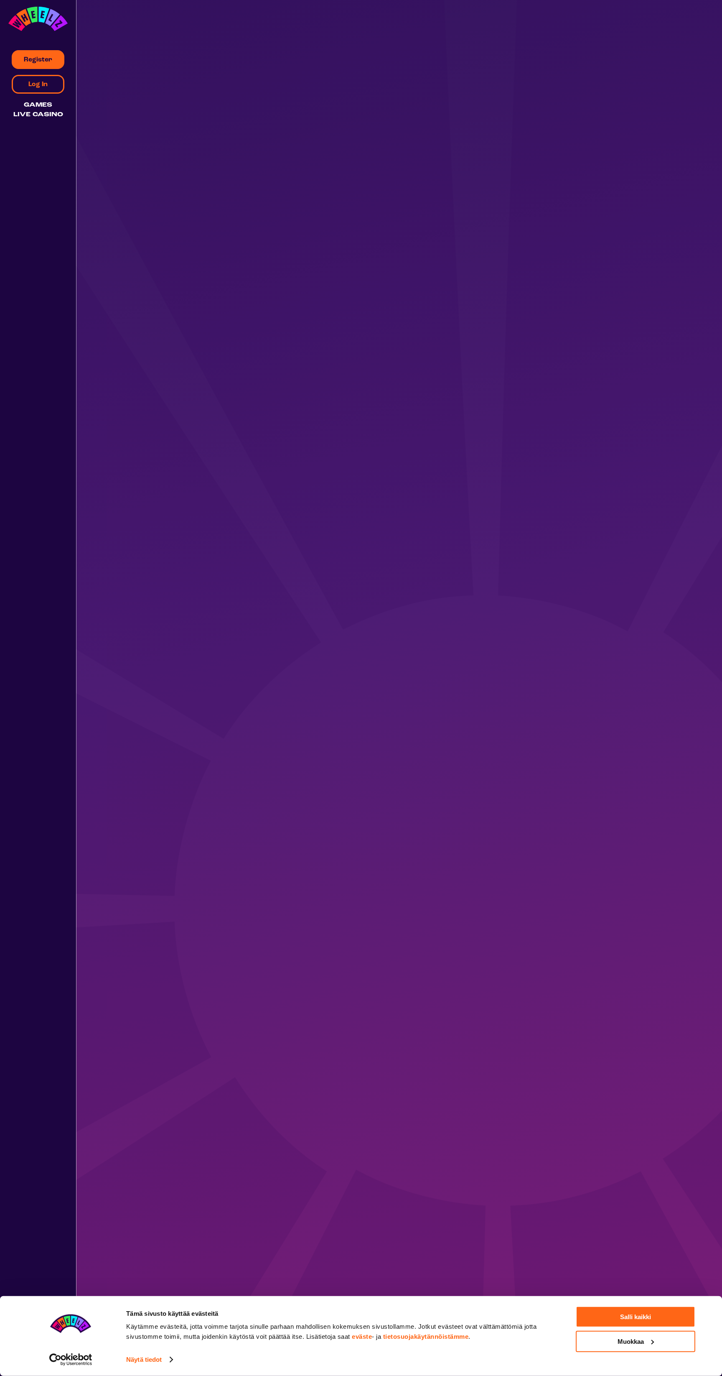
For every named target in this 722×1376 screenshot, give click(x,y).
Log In (38, 84)
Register (38, 59)
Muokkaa (631, 1341)
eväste (362, 1336)
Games (38, 105)
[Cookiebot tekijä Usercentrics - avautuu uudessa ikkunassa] (70, 1359)
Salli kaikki (635, 1316)
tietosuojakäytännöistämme (426, 1336)
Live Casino (38, 115)
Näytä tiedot (144, 1359)
